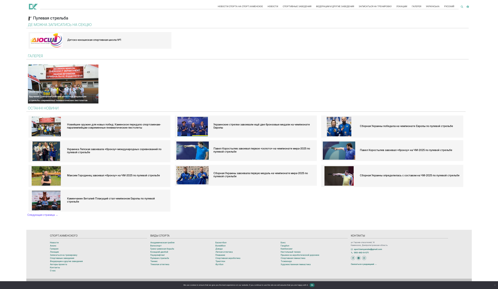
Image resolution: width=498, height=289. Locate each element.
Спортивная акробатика (227, 258)
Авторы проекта (58, 264)
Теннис (154, 261)
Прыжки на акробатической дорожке (300, 255)
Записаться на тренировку (375, 6)
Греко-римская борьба (162, 248)
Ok (312, 285)
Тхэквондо (286, 261)
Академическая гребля (162, 242)
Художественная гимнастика (296, 264)
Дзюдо (219, 248)
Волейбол (220, 245)
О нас (53, 270)
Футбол (219, 264)
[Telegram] (358, 258)
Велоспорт (156, 245)
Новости (273, 6)
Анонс (53, 245)
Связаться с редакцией (362, 264)
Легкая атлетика (224, 252)
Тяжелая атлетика (159, 264)
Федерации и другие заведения (335, 6)
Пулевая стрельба (159, 258)
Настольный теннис (291, 252)
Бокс (283, 242)
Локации (401, 6)
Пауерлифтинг (157, 255)
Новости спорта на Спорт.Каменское (240, 6)
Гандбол (285, 245)
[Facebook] (468, 6)
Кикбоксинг (287, 248)
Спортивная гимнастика (293, 258)
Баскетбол (220, 242)
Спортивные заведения (297, 6)
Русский (449, 6)
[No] (494, 285)
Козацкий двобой (159, 252)
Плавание (220, 255)
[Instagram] (364, 258)
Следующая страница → (42, 214)
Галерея (416, 6)
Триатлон (220, 261)
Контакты (55, 267)
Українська (433, 6)
